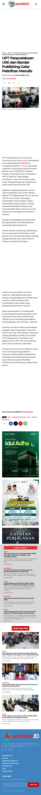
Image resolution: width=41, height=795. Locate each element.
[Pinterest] (14, 83)
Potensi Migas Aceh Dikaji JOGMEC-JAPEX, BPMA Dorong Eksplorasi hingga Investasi (19, 584)
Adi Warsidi (11, 79)
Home (4, 53)
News (10, 53)
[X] (9, 83)
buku (28, 417)
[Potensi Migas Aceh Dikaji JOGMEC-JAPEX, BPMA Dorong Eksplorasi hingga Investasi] (20, 703)
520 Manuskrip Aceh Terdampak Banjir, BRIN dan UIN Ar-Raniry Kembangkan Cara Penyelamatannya (20, 555)
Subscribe (33, 784)
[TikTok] (9, 750)
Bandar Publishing (19, 417)
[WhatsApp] (19, 83)
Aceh (9, 417)
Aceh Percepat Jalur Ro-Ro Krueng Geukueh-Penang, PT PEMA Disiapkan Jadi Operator (20, 612)
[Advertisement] (20, 31)
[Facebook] (4, 83)
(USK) (24, 161)
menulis (23, 166)
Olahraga (7, 568)
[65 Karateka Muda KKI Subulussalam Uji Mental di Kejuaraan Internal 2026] (20, 671)
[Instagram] (6, 750)
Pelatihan (5, 419)
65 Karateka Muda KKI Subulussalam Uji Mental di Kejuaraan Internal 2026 (18, 570)
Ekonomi (7, 596)
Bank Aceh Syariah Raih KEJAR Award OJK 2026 (19, 599)
